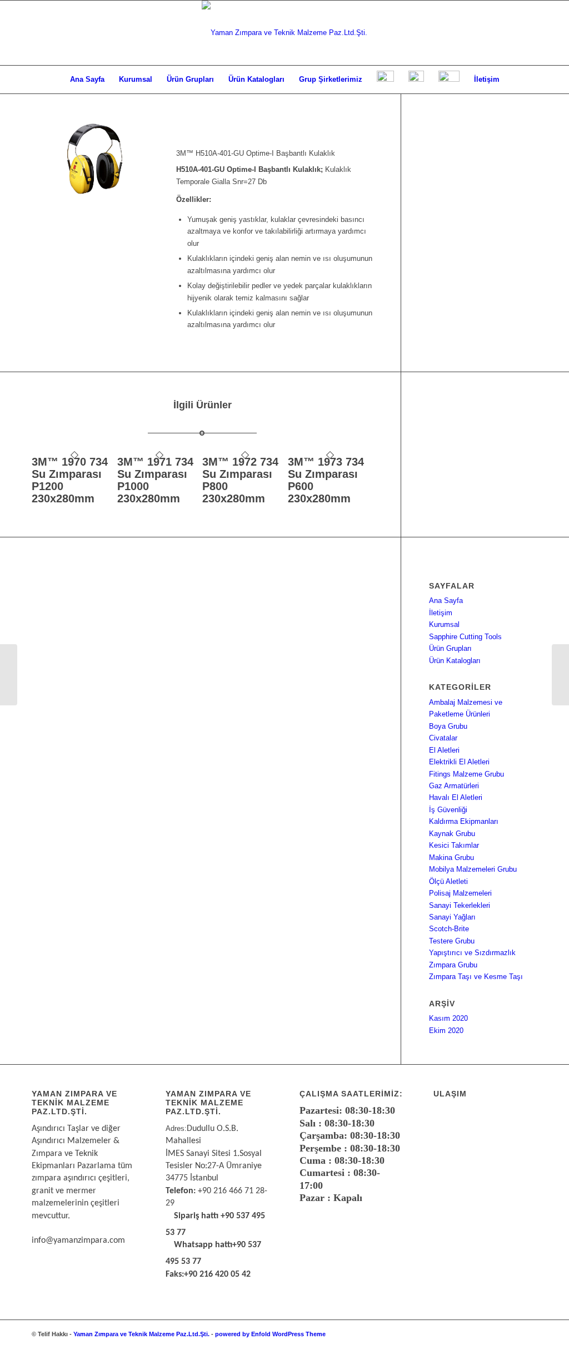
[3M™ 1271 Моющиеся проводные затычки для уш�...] (8, 674)
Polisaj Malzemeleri (460, 893)
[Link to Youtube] (529, 1334)
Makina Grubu (451, 857)
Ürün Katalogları (455, 660)
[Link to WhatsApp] (495, 1334)
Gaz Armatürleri (454, 786)
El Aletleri (444, 750)
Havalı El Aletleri (455, 797)
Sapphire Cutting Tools (465, 637)
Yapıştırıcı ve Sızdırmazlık (472, 952)
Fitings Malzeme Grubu (466, 774)
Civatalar (443, 738)
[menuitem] (87, 79)
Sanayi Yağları (452, 917)
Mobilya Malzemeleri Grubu (473, 869)
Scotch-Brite (449, 929)
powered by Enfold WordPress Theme (270, 1334)
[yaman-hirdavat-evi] (284, 33)
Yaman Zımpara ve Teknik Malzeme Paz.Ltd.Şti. (141, 1334)
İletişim (440, 613)
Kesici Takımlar (454, 845)
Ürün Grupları (450, 648)
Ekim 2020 (446, 1030)
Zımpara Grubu (453, 965)
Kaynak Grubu (452, 833)
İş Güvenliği (448, 810)
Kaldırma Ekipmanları (463, 821)
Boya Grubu (448, 726)
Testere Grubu (452, 941)
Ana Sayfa (446, 600)
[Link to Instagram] (512, 1334)
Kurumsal (444, 624)
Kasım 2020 (448, 1018)
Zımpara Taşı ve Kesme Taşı (476, 976)
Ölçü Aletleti (448, 881)
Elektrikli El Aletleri (459, 762)
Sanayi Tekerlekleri (459, 905)
